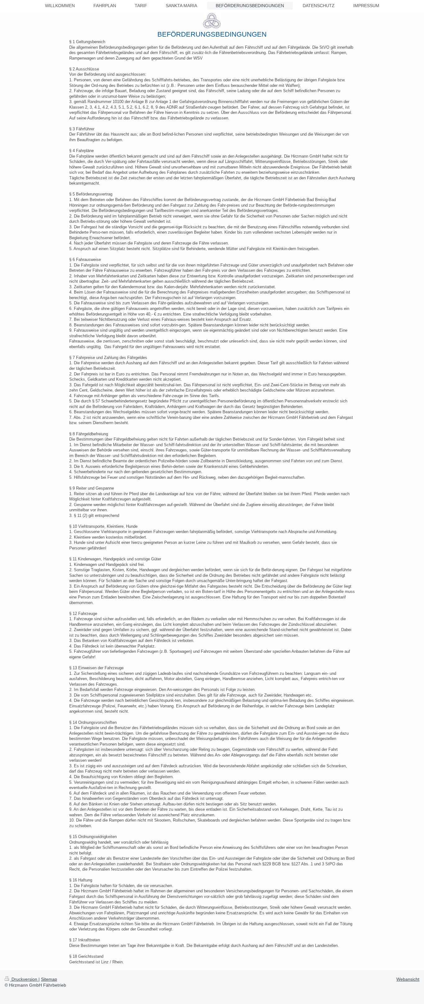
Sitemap (49, 979)
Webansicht (407, 979)
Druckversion (24, 979)
